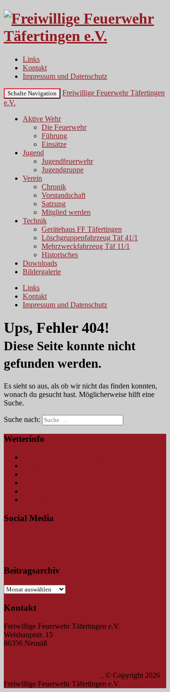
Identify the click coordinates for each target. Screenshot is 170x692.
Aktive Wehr (42, 119)
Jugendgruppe (63, 170)
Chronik (54, 187)
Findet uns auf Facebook (40, 536)
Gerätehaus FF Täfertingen (82, 229)
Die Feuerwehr (64, 127)
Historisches (60, 255)
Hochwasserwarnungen (58, 474)
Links (31, 59)
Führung (54, 136)
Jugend (33, 153)
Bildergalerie (42, 272)
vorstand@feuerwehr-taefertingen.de (58, 659)
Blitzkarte (37, 466)
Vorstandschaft (63, 195)
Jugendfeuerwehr (67, 161)
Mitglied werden (66, 212)
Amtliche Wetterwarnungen (64, 457)
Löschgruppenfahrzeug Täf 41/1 (90, 238)
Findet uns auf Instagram (40, 553)
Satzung (54, 204)
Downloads (40, 263)
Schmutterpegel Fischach (60, 483)
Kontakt (35, 68)
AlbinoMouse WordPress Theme (53, 675)
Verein (32, 178)
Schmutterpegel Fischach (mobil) (72, 491)
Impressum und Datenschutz (65, 76)
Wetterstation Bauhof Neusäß (66, 500)
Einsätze (54, 144)
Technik (35, 221)
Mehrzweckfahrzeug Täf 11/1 (86, 246)
